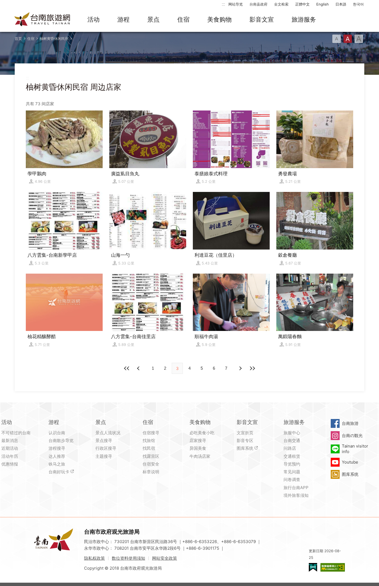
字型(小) (336, 39)
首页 (18, 38)
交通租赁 (292, 456)
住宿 (183, 19)
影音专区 (245, 440)
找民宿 (149, 448)
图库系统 (245, 448)
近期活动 (9, 448)
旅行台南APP (296, 487)
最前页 (126, 368)
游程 (123, 19)
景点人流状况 (107, 432)
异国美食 (198, 448)
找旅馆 (149, 440)
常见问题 (292, 471)
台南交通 (292, 440)
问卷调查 (292, 479)
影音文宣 (261, 19)
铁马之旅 (57, 464)
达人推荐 (57, 456)
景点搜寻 (103, 440)
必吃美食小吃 (202, 432)
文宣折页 (245, 432)
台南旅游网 (42, 19)
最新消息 (9, 440)
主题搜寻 (103, 456)
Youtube (350, 462)
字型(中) (347, 39)
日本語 (340, 4)
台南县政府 (258, 4)
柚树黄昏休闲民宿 (54, 38)
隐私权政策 (94, 558)
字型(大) (359, 39)
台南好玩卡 (59, 471)
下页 (139, 368)
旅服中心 (292, 432)
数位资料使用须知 (128, 558)
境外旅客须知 (296, 495)
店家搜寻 (198, 440)
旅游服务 (304, 19)
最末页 (252, 368)
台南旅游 (350, 423)
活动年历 (9, 456)
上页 (240, 368)
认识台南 (57, 432)
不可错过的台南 (16, 432)
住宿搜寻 (151, 432)
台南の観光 (352, 435)
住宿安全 (151, 464)
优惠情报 (9, 464)
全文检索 (281, 4)
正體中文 (302, 4)
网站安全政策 (164, 558)
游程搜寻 (57, 448)
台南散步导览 (61, 440)
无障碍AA (332, 567)
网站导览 (235, 4)
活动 (93, 19)
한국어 (358, 4)
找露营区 (151, 456)
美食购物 (219, 19)
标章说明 (151, 471)
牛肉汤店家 (200, 456)
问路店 (290, 448)
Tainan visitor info (355, 448)
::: (223, 4)
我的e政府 (313, 567)
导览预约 (292, 464)
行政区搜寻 (105, 448)
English (322, 4)
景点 (153, 19)
